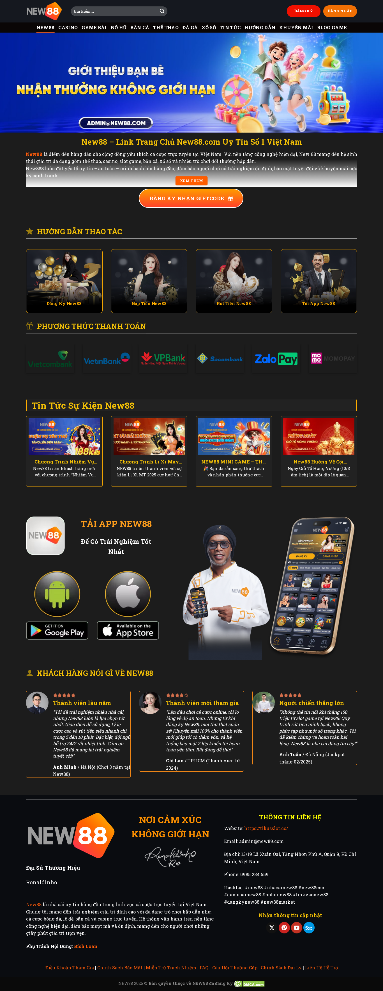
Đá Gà (190, 27)
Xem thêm (191, 181)
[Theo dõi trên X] (271, 927)
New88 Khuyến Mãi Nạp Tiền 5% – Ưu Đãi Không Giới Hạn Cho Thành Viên (234, 462)
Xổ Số (209, 27)
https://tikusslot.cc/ (266, 828)
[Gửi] (162, 11)
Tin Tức (230, 27)
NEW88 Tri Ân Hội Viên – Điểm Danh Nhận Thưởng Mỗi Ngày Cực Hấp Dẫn (64, 462)
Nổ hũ (119, 27)
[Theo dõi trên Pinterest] (284, 927)
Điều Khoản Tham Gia (69, 967)
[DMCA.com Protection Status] (249, 983)
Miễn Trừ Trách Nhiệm (171, 967)
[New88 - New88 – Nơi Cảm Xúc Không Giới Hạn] (44, 11)
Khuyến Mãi (296, 27)
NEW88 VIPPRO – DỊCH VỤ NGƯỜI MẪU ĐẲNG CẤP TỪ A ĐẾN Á (319, 462)
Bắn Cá (139, 27)
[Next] (368, 82)
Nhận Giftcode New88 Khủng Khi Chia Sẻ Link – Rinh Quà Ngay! (149, 462)
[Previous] (15, 82)
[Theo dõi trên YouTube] (296, 927)
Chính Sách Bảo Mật (119, 967)
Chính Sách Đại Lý (281, 967)
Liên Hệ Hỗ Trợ (321, 967)
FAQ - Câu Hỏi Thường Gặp (228, 967)
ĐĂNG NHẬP (340, 10)
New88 (45, 27)
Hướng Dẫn (259, 27)
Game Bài (94, 27)
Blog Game (332, 27)
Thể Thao (166, 27)
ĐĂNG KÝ (303, 10)
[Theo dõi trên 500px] (309, 927)
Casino (68, 27)
